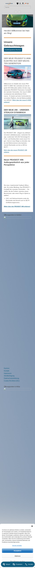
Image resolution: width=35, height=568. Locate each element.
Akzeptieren (17, 550)
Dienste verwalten (17, 545)
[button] (32, 526)
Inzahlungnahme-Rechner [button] (13, 49)
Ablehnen (18, 556)
